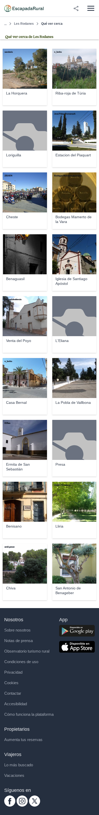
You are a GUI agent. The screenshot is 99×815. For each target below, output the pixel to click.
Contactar (12, 693)
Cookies (11, 682)
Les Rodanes (24, 24)
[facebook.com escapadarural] (9, 805)
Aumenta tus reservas (23, 739)
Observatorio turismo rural (26, 651)
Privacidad (13, 672)
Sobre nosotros (17, 630)
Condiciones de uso (21, 661)
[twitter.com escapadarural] (34, 805)
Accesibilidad (15, 704)
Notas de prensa (18, 640)
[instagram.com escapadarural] (22, 805)
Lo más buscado (18, 765)
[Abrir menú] (90, 8)
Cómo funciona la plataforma (29, 714)
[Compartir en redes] (76, 8)
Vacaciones (14, 775)
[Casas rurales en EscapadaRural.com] (24, 8)
